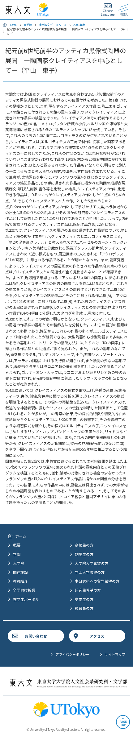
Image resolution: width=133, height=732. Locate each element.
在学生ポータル (26, 599)
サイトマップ (115, 654)
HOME (13, 25)
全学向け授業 (24, 590)
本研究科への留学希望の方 (97, 581)
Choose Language (107, 12)
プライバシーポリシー (72, 654)
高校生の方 (84, 545)
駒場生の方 (84, 554)
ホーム (20, 536)
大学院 (28, 25)
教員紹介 (20, 581)
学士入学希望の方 (90, 572)
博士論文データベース (52, 25)
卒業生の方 (84, 599)
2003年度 (79, 25)
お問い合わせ (36, 636)
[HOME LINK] (18, 11)
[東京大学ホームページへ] (43, 13)
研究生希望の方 (88, 590)
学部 (16, 554)
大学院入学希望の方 (91, 563)
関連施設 (20, 572)
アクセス (97, 636)
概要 (16, 545)
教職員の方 (84, 608)
